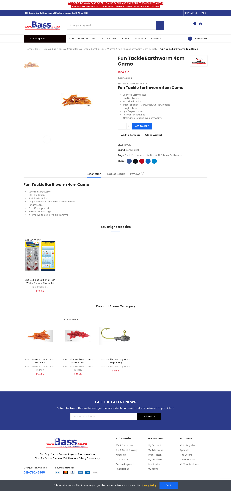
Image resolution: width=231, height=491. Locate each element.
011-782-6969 (200, 38)
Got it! (168, 485)
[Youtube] (180, 13)
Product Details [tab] (115, 174)
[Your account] (205, 25)
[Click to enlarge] (46, 139)
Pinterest (141, 161)
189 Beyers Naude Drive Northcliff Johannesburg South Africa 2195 (56, 13)
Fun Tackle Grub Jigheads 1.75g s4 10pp (116, 361)
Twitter (135, 161)
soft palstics (162, 155)
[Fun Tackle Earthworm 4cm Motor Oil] (40, 335)
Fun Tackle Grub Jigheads (116, 366)
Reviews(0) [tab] (137, 174)
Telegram (154, 161)
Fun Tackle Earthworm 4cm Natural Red (78, 361)
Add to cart (142, 126)
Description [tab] (94, 174)
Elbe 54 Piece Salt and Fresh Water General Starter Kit (40, 281)
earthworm (176, 155)
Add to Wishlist (153, 135)
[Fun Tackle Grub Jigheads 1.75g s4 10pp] (115, 335)
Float (127, 155)
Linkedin (148, 161)
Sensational (132, 150)
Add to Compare (130, 135)
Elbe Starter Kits (40, 287)
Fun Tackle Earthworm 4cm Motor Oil (40, 361)
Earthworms (138, 155)
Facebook (129, 161)
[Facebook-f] (170, 13)
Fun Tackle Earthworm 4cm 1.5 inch (40, 368)
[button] (191, 13)
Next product (205, 49)
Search (160, 25)
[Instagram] (175, 13)
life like (150, 155)
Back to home (201, 49)
